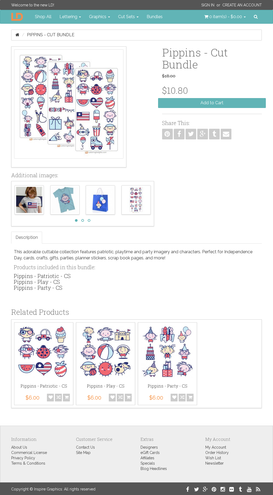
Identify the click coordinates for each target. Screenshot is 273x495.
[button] (225, 16)
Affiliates (147, 458)
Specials (147, 463)
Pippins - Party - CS (38, 287)
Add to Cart (211, 102)
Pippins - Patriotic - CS (42, 275)
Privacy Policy (23, 458)
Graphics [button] (98, 16)
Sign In (207, 5)
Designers (149, 447)
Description (26, 237)
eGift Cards (150, 452)
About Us (19, 447)
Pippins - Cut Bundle (50, 34)
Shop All (43, 16)
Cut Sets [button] (127, 16)
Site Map (83, 452)
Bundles (155, 16)
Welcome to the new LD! (32, 5)
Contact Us (85, 447)
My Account (215, 447)
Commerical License (29, 452)
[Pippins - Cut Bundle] (68, 106)
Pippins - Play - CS (37, 281)
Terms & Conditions (28, 463)
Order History (217, 452)
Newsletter (214, 463)
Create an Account (242, 5)
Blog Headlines (153, 468)
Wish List (213, 458)
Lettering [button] (68, 16)
